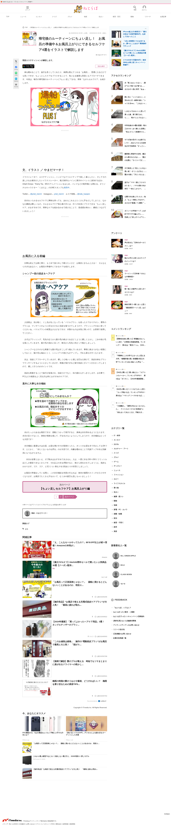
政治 (115, 518)
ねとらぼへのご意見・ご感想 (122, 612)
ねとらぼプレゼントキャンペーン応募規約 (127, 616)
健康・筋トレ (119, 496)
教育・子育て (119, 522)
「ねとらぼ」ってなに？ (121, 608)
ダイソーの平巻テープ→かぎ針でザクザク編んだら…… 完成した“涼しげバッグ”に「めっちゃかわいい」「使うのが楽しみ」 (135, 217)
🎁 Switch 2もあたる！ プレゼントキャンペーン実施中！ (17, 1)
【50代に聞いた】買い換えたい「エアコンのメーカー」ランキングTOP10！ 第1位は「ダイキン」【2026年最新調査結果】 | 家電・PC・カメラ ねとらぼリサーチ (131, 378)
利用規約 (167, 814)
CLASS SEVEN (126, 574)
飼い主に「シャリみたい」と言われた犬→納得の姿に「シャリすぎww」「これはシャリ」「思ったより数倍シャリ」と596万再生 (135, 103)
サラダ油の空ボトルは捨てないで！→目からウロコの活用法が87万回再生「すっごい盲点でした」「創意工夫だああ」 (135, 146)
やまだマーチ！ (102, 55)
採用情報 (66, 824)
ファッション (119, 475)
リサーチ (148, 16)
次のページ (69, 497)
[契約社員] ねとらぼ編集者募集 (123, 621)
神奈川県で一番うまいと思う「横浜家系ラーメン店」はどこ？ (135, 307)
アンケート (116, 233)
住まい (101, 16)
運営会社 (59, 824)
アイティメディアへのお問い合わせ (125, 625)
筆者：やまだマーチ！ (39, 513)
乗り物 (116, 488)
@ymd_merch (36, 194)
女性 (26, 529)
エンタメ (39, 16)
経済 (115, 527)
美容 (115, 531)
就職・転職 (118, 514)
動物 (132, 16)
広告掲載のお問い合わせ (121, 634)
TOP (7, 16)
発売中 (66, 188)
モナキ (123, 584)
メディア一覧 (6, 824)
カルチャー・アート (121, 448)
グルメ (70, 16)
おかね (116, 444)
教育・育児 (116, 16)
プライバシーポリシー (43, 824)
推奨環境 (72, 824)
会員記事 (163, 16)
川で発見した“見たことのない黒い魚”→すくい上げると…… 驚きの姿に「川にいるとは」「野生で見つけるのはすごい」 (136, 174)
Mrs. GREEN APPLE (128, 556)
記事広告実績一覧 (118, 638)
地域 (85, 16)
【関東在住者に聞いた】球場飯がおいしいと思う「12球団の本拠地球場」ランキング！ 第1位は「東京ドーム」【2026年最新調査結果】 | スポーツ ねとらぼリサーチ (130, 345)
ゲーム (116, 462)
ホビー (116, 479)
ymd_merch (59, 194)
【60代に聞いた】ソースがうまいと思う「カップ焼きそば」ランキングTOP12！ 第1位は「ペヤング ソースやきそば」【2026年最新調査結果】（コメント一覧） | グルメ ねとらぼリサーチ (131, 395)
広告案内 (22, 824)
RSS (53, 824)
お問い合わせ (30, 824)
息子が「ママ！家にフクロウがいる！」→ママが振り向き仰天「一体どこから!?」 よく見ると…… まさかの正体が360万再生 (135, 188)
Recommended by (92, 701)
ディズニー (118, 466)
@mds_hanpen (83, 194)
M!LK (123, 565)
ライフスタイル (119, 483)
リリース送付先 (118, 629)
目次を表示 (101, 66)
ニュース (23, 16)
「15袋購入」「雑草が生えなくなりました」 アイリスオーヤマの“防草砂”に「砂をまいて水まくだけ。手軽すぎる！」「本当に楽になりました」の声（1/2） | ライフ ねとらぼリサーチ (130, 412)
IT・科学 (117, 435)
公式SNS (15, 824)
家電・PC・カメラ (120, 509)
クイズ (54, 16)
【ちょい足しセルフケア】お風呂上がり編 (65, 488)
